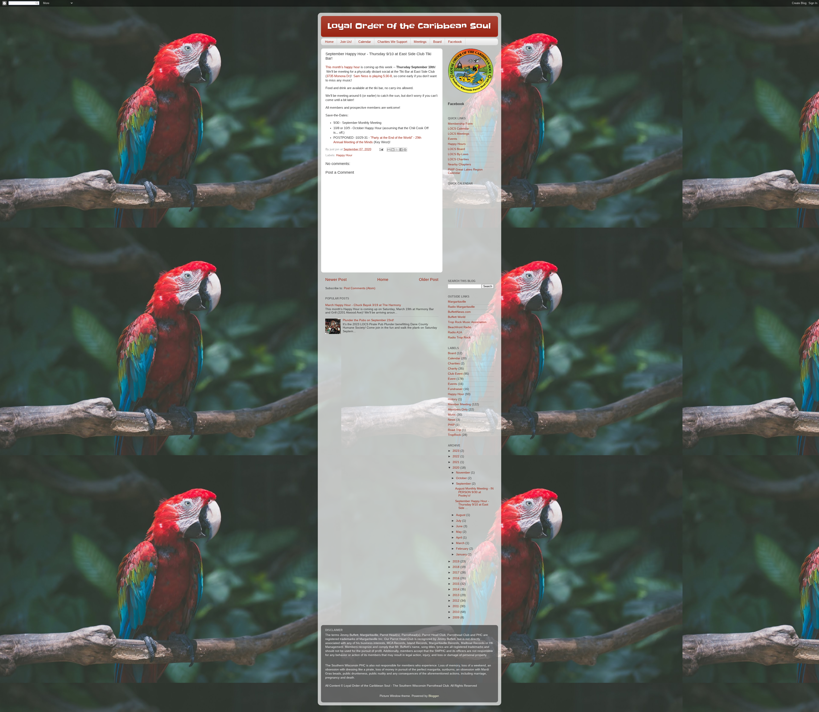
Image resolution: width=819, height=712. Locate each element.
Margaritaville (457, 301)
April (459, 537)
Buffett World (456, 317)
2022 (456, 456)
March (460, 543)
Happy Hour (344, 155)
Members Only (458, 409)
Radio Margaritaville (461, 306)
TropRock (454, 434)
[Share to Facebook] (401, 149)
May (459, 531)
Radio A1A (455, 332)
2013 (456, 595)
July (459, 520)
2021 (456, 462)
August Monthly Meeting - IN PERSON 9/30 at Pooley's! (474, 492)
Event (452, 378)
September (464, 483)
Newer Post (336, 279)
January (462, 554)
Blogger (433, 696)
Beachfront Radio (459, 327)
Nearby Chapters (459, 164)
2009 (456, 617)
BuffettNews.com (459, 311)
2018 (456, 567)
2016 (456, 578)
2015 (456, 583)
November (463, 472)
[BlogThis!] (393, 149)
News (451, 419)
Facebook (455, 41)
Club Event (455, 373)
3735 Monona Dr (338, 76)
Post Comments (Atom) (359, 288)
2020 (456, 467)
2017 (456, 572)
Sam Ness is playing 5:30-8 (372, 76)
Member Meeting (459, 404)
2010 (456, 612)
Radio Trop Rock (459, 337)
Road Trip (454, 430)
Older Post (428, 279)
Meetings (420, 41)
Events (452, 138)
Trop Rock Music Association (467, 322)
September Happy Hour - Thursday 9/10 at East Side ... (472, 505)
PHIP (451, 424)
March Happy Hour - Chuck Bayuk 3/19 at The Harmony (363, 305)
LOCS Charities (458, 159)
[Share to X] (397, 149)
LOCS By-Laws (458, 154)
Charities (454, 363)
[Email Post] (381, 149)
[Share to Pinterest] (405, 149)
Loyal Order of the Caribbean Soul (409, 26)
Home (329, 41)
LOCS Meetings (458, 133)
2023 (456, 450)
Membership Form (460, 123)
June (459, 526)
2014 (456, 589)
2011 (456, 606)
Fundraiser (455, 389)
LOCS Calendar (458, 128)
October (462, 478)
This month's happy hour (342, 67)
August (461, 515)
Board (437, 41)
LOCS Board (456, 149)
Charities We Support (392, 41)
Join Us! (346, 41)
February (462, 548)
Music (452, 414)
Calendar (364, 41)
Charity (452, 368)
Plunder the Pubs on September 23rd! (368, 320)
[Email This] (389, 149)
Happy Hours (457, 144)
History (452, 399)
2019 (456, 561)
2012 (456, 600)
